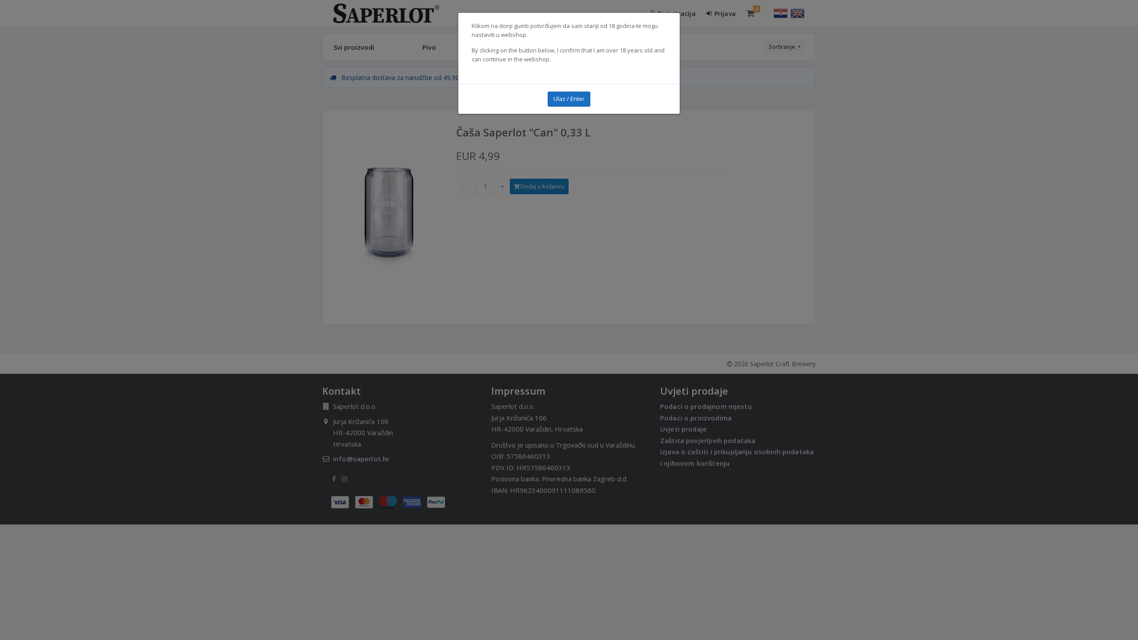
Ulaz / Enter (569, 99)
